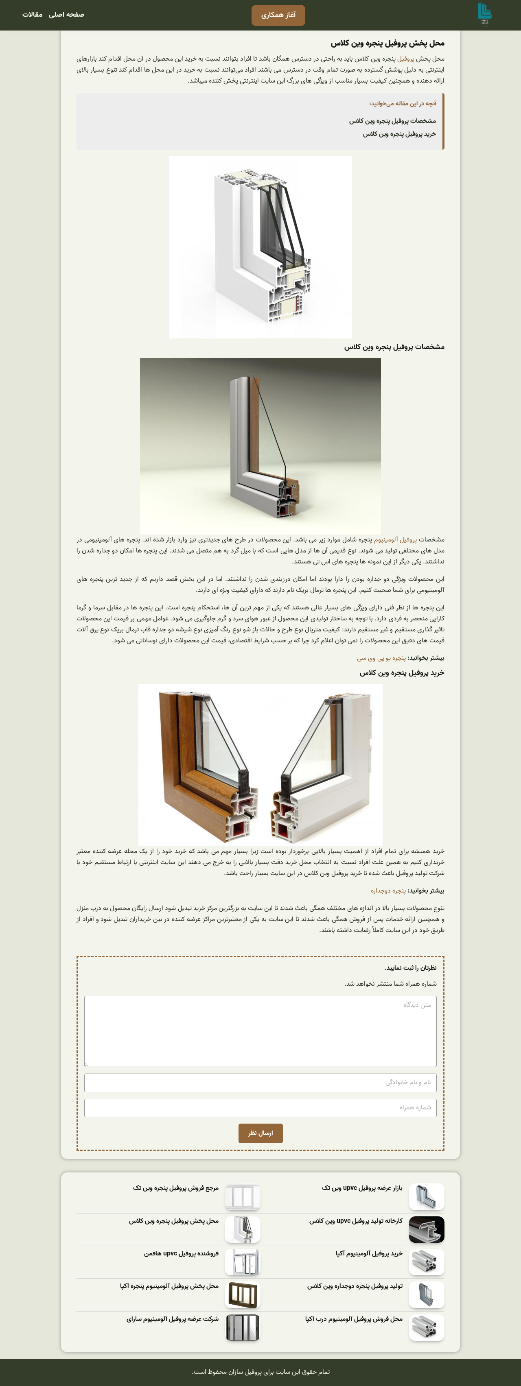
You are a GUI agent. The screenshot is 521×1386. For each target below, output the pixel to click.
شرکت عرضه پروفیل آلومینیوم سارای (173, 1319)
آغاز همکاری (278, 15)
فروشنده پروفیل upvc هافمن (181, 1254)
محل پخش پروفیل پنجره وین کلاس (174, 1221)
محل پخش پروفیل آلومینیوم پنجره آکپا (169, 1286)
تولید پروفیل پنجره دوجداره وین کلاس (355, 1286)
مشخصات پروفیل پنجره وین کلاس (392, 121)
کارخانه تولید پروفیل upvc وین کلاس (356, 1221)
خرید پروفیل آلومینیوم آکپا (369, 1254)
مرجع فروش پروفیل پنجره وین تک (176, 1188)
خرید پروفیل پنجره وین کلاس (399, 134)
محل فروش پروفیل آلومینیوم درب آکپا (354, 1319)
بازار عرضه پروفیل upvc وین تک (362, 1188)
